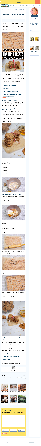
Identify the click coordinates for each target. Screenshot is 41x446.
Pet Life (23, 5)
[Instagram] (32, 1)
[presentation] (4, 387)
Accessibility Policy (5, 442)
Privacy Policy (10, 442)
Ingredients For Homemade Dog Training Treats (12, 90)
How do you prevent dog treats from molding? (12, 94)
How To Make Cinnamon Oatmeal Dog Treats (11, 91)
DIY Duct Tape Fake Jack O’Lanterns (31, 52)
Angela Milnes (7, 18)
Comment (4, 413)
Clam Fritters (7, 1)
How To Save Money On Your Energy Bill (6, 377)
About (1, 442)
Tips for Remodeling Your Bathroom (37, 52)
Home (11, 5)
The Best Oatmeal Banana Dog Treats (10, 354)
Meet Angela (34, 15)
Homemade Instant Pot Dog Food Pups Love (11, 356)
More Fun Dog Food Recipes (8, 96)
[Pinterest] (30, 3)
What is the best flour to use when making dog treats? (13, 93)
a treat (9, 103)
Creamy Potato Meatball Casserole (37, 43)
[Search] (38, 30)
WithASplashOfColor (31, 442)
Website (19, 430)
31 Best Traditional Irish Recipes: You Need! (21, 377)
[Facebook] (30, 1)
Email (11, 430)
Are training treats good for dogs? (9, 85)
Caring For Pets (19, 2)
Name (3, 430)
